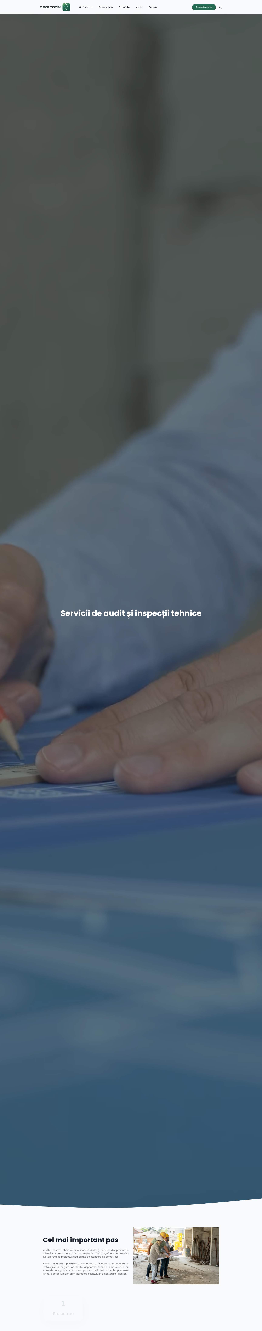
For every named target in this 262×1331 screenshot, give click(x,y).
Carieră (152, 7)
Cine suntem (106, 7)
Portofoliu (124, 7)
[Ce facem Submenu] (93, 7)
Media (139, 7)
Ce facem (84, 7)
